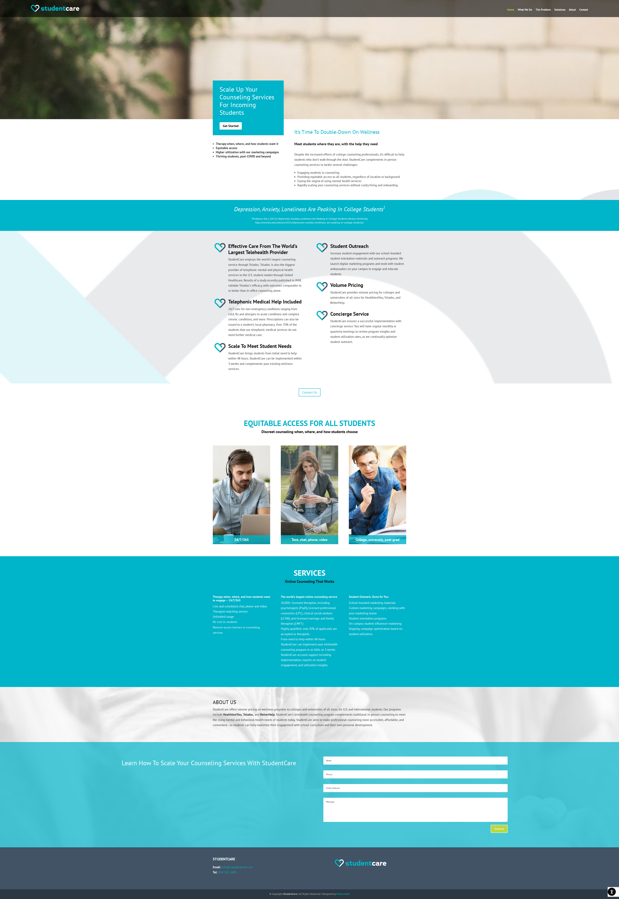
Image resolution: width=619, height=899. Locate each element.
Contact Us (309, 392)
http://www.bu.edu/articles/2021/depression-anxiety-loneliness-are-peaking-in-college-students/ (309, 222)
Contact (583, 10)
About (572, 10)
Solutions (559, 10)
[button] (616, 875)
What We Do (525, 10)
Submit (499, 829)
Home (510, 10)
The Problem (543, 10)
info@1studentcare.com (237, 867)
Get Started (231, 126)
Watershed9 (343, 893)
